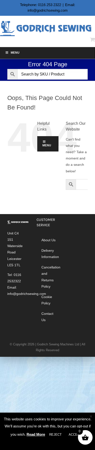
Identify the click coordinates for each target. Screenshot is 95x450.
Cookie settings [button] (48, 443)
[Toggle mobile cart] (92, 39)
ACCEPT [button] (75, 434)
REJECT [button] (55, 434)
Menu (15, 52)
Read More (36, 434)
